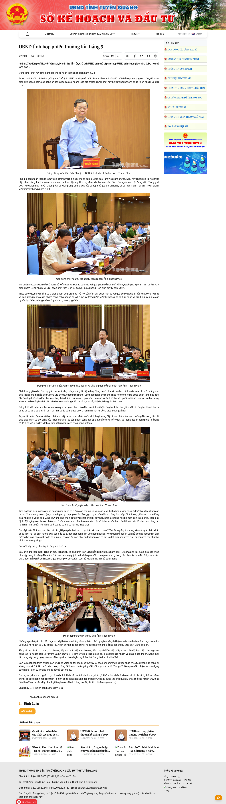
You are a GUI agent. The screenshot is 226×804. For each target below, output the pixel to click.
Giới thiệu (49, 34)
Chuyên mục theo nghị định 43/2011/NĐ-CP (91, 34)
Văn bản (160, 34)
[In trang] (155, 56)
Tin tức (134, 34)
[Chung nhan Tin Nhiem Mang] (185, 789)
